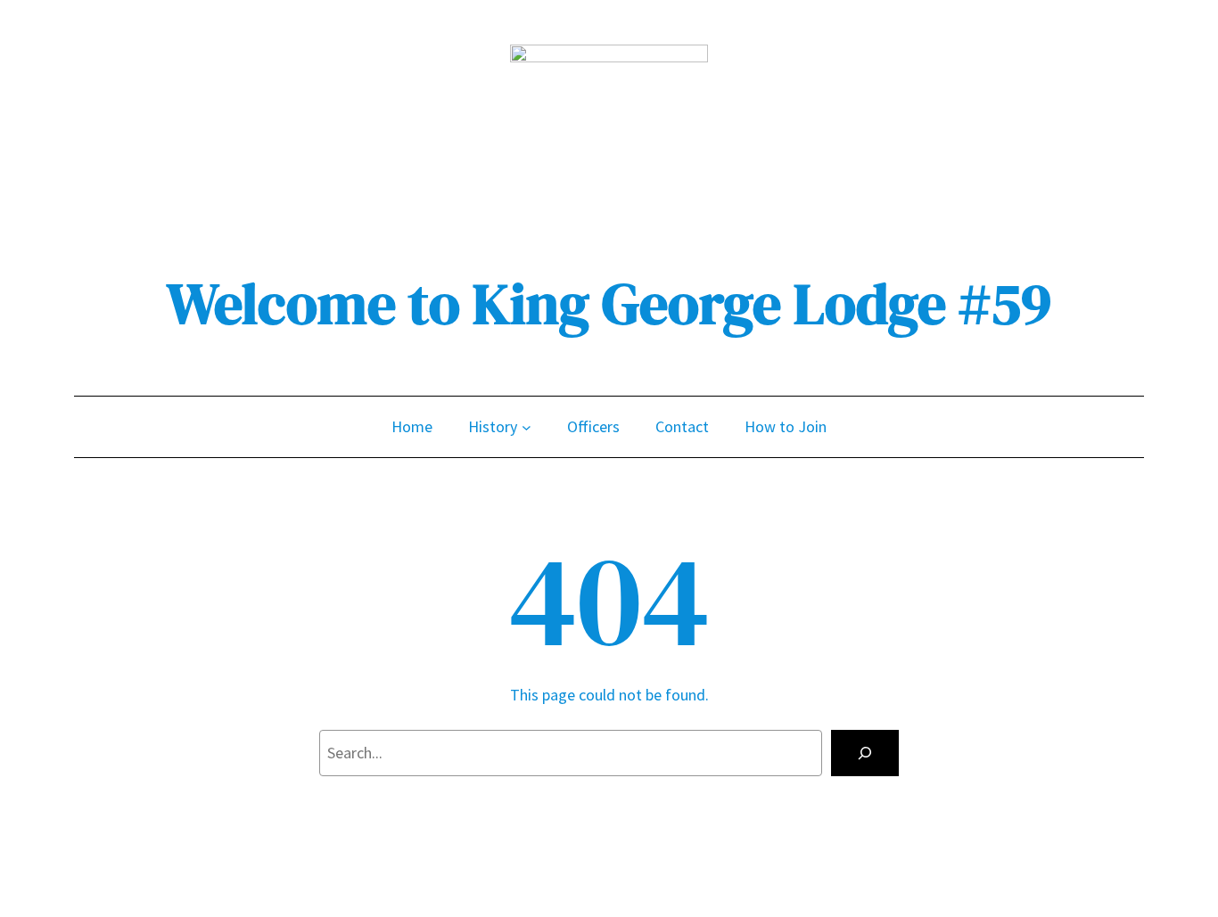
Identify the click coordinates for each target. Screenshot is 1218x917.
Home (411, 426)
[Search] (865, 753)
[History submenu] (526, 427)
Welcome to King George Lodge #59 (609, 303)
